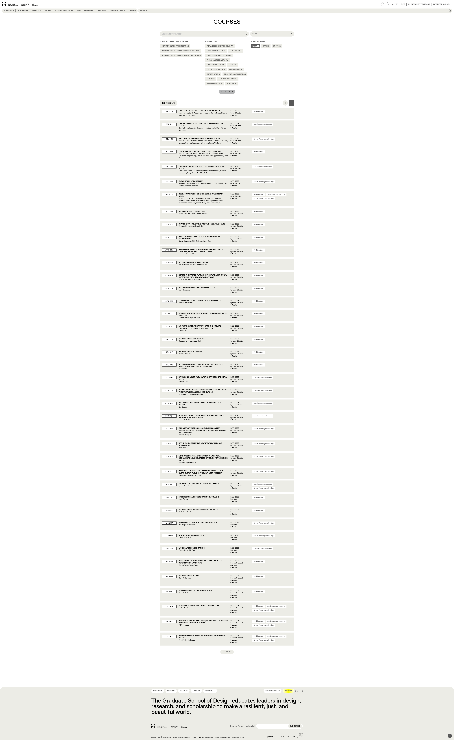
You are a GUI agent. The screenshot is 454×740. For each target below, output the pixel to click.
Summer (277, 46)
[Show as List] (291, 103)
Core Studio (235, 51)
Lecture (232, 65)
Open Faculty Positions (419, 4)
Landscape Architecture (263, 124)
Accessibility (167, 737)
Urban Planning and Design (264, 139)
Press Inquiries (272, 691)
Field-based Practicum (217, 60)
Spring (266, 46)
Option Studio (213, 74)
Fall (254, 46)
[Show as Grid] (285, 103)
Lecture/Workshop (216, 69)
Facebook (157, 691)
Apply (394, 4)
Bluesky (171, 691)
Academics (9, 11)
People (48, 11)
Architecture (258, 111)
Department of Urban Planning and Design (181, 55)
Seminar (211, 79)
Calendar (101, 11)
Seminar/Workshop (228, 79)
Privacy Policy (156, 737)
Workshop (231, 84)
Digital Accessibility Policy (181, 737)
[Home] (169, 726)
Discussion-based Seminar (219, 55)
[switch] (385, 4)
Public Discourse (85, 11)
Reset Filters (227, 92)
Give (403, 4)
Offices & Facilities (64, 11)
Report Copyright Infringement (202, 737)
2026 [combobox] (254, 33)
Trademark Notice (238, 737)
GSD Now (288, 691)
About (133, 11)
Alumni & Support (118, 11)
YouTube (184, 691)
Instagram (210, 691)
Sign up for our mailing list (242, 726)
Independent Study (215, 65)
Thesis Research (214, 84)
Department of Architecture (175, 46)
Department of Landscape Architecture (180, 51)
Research (36, 11)
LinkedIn (196, 691)
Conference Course (216, 51)
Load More (227, 652)
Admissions (23, 11)
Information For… (441, 4)
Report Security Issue (222, 737)
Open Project (235, 69)
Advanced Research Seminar (220, 46)
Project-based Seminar (235, 74)
